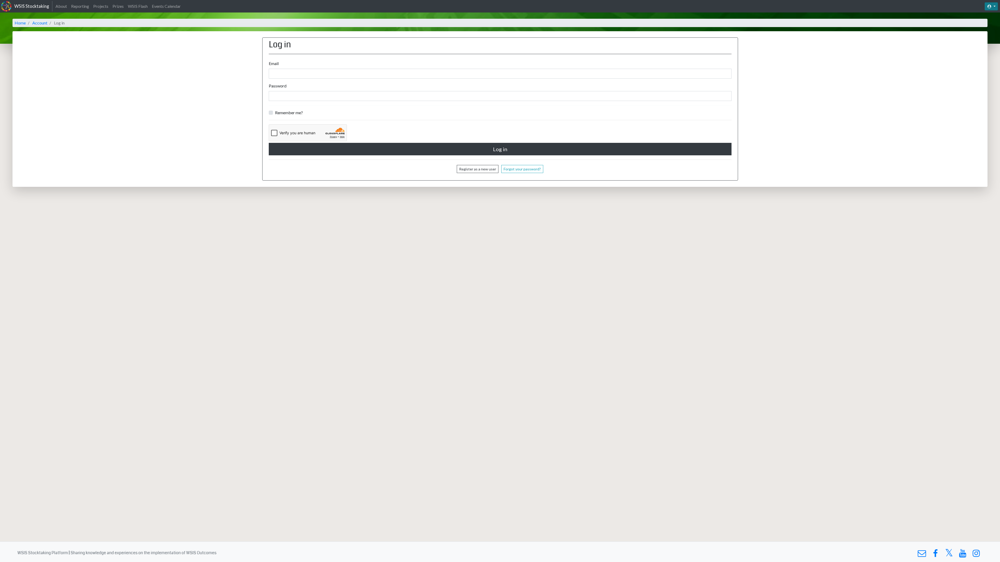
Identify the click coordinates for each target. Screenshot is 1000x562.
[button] (991, 6)
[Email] (921, 554)
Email (274, 63)
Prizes (118, 6)
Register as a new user (477, 169)
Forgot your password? (522, 169)
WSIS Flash (138, 6)
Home (20, 22)
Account (39, 22)
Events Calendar (166, 6)
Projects (100, 6)
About (61, 6)
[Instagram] (976, 554)
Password (277, 85)
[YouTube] (962, 554)
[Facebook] (935, 554)
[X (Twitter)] (949, 554)
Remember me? (289, 112)
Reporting (80, 6)
